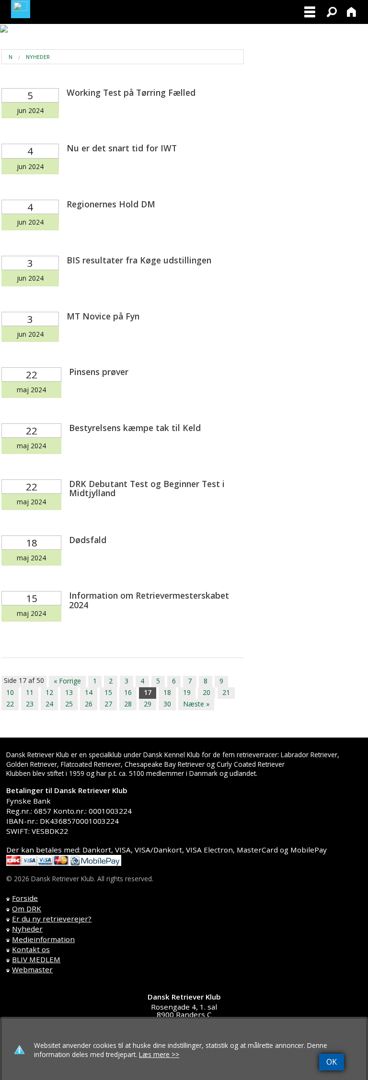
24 (49, 703)
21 (226, 692)
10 (10, 692)
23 (30, 703)
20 (206, 692)
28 (128, 703)
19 (187, 692)
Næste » (196, 703)
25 (69, 703)
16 (128, 692)
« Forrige (67, 680)
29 (147, 703)
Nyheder (38, 56)
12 (49, 692)
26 (88, 703)
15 (108, 692)
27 (108, 703)
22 (10, 703)
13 (69, 692)
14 (88, 692)
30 (167, 703)
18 (167, 692)
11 (30, 692)
